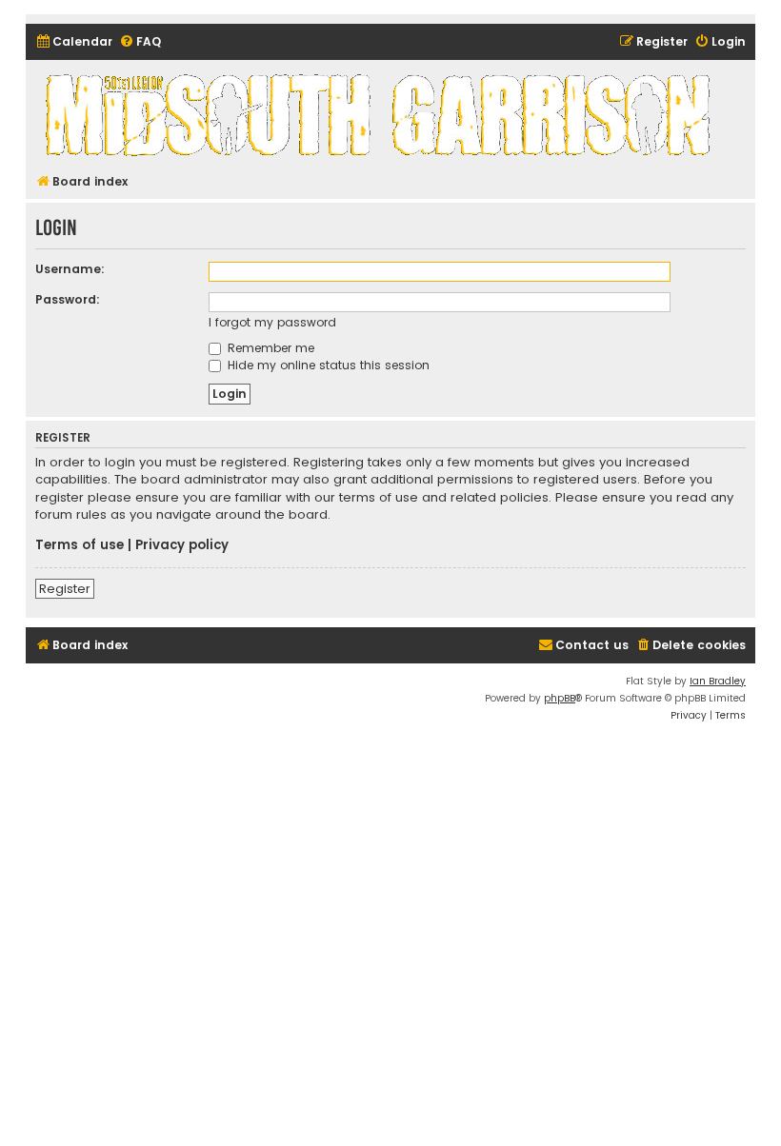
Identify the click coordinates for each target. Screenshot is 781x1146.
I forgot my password (272, 322)
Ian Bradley (718, 681)
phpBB (559, 698)
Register (64, 589)
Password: (67, 299)
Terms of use (79, 545)
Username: (70, 269)
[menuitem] (73, 42)
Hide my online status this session (327, 365)
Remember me (269, 348)
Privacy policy (182, 545)
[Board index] (381, 114)
